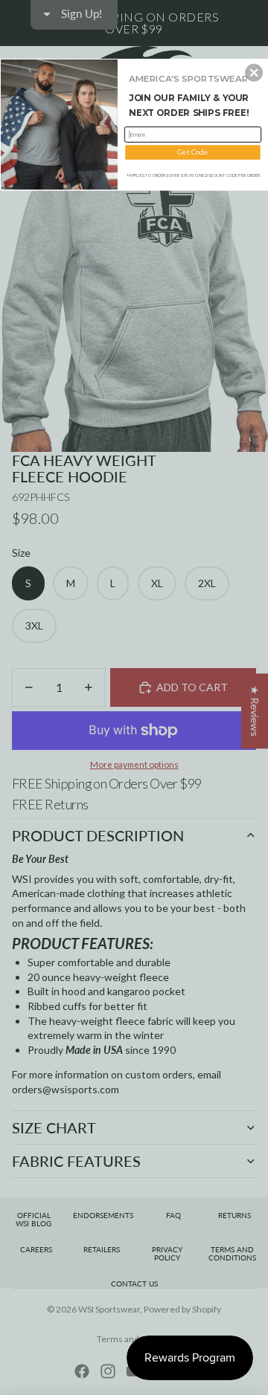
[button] (254, 73)
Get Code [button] (192, 152)
